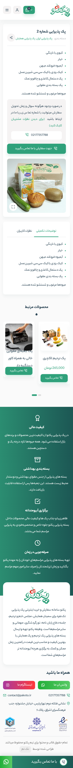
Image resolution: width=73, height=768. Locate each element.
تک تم (25, 749)
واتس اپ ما (60, 685)
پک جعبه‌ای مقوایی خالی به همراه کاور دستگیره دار (19, 359)
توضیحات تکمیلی (46, 231)
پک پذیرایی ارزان (44, 39)
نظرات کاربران (24, 231)
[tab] (46, 231)
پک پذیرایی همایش (25, 39)
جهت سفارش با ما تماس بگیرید (33, 148)
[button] (39, 395)
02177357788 (39, 135)
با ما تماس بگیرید (44, 762)
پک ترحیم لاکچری (54, 358)
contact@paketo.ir (19, 695)
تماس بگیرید (52, 378)
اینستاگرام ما (24, 685)
